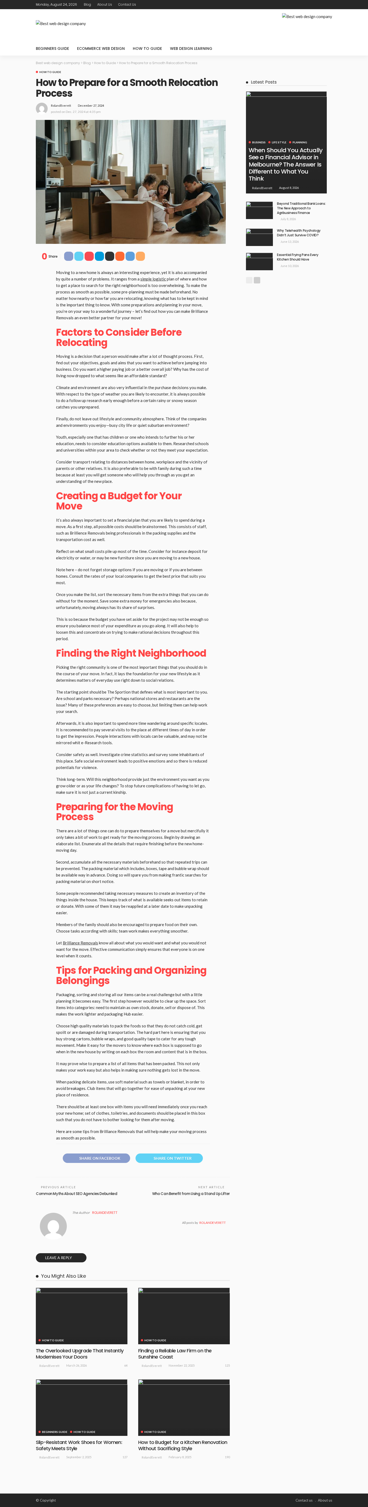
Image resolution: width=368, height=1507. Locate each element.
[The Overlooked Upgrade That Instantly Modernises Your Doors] (81, 1316)
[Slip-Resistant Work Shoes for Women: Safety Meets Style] (81, 1407)
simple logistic (153, 278)
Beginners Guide (52, 48)
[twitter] (314, 4)
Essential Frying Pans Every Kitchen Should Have (297, 257)
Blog (87, 4)
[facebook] (307, 4)
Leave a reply (59, 1257)
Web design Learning (191, 48)
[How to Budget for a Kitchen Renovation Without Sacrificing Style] (184, 1407)
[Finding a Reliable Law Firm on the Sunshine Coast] (184, 1316)
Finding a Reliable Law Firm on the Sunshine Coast (174, 1353)
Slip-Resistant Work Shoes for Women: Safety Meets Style (79, 1445)
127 (125, 1457)
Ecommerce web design (101, 48)
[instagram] (328, 4)
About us (104, 4)
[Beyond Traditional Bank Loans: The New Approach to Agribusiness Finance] (259, 210)
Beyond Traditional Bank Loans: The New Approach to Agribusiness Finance (301, 208)
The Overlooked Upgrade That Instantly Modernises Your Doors (79, 1353)
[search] (325, 48)
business (259, 142)
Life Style (279, 142)
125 (227, 1365)
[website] (73, 1223)
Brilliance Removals (80, 942)
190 (227, 1457)
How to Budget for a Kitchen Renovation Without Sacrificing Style (182, 1445)
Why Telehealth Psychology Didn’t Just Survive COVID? (299, 232)
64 (125, 1365)
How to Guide (147, 48)
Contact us (127, 4)
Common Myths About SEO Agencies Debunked (76, 1193)
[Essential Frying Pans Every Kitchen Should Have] (259, 261)
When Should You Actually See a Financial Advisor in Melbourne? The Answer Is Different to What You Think (285, 164)
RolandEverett (61, 105)
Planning (300, 142)
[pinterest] (321, 4)
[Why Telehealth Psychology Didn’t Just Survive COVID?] (259, 237)
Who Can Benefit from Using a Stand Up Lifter (191, 1193)
